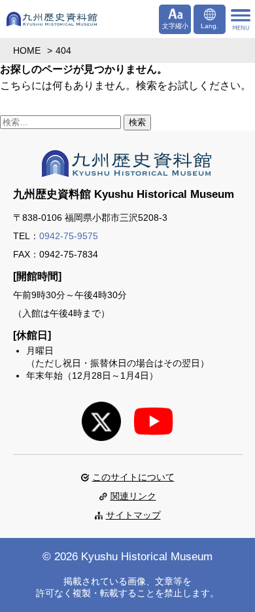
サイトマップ (133, 515)
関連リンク (133, 496)
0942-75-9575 (68, 236)
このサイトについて (133, 477)
